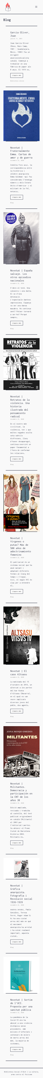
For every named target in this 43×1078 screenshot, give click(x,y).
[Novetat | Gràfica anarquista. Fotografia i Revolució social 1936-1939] (21, 877)
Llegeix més (16, 75)
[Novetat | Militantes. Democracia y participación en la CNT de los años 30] (21, 775)
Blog (12, 203)
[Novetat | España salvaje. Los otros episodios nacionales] (21, 262)
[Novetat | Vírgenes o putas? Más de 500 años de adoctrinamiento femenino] (21, 530)
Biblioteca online (17, 81)
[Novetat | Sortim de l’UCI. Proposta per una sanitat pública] (21, 992)
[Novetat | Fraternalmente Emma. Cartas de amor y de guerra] (21, 139)
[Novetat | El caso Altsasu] (21, 663)
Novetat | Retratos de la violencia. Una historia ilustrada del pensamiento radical (20, 406)
